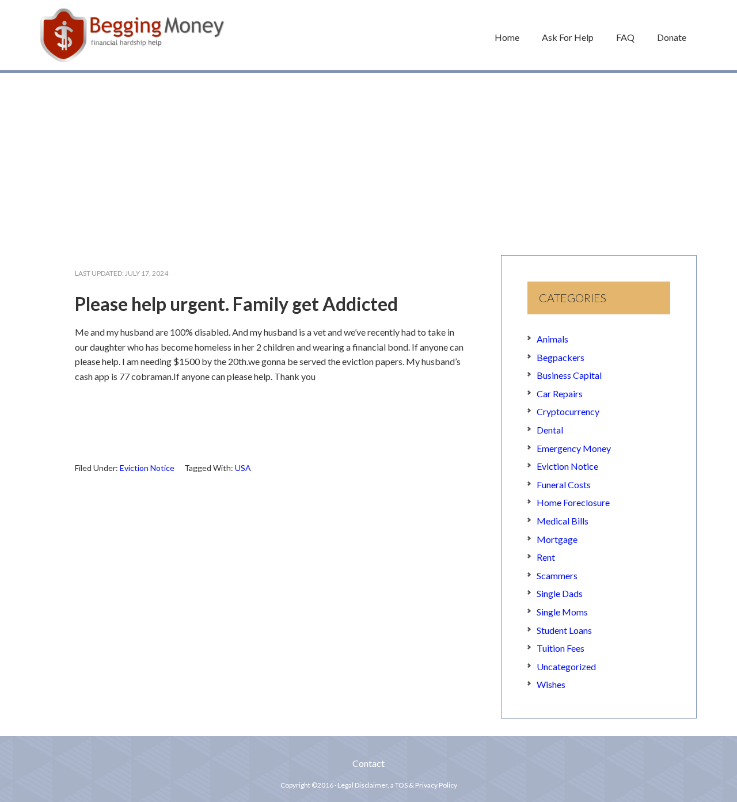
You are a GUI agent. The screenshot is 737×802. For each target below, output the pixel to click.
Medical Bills (562, 520)
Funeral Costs (564, 484)
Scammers (557, 575)
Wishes (551, 684)
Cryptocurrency (568, 411)
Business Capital (569, 375)
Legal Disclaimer (362, 785)
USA (243, 468)
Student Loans (564, 630)
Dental (550, 429)
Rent (546, 557)
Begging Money (132, 35)
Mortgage (557, 539)
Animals (552, 338)
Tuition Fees (560, 648)
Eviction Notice (147, 468)
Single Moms (562, 611)
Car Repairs (560, 393)
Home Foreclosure (573, 502)
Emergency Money (574, 448)
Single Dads (560, 593)
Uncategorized (566, 666)
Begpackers (560, 357)
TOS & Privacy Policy (426, 785)
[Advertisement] (368, 158)
